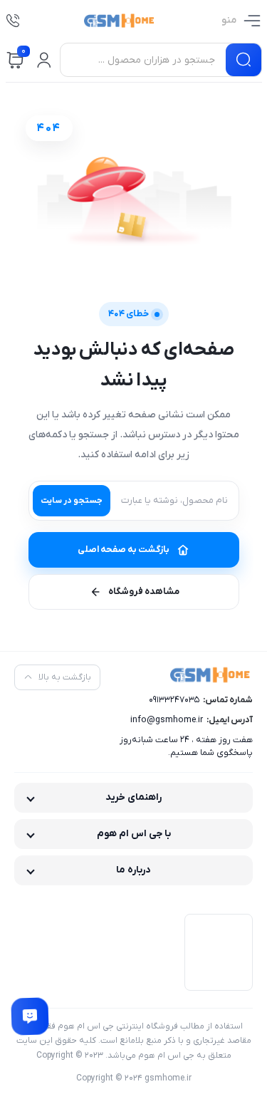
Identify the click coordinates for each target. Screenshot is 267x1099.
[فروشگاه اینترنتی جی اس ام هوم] (120, 20)
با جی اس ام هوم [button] (134, 833)
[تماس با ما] (30, 1016)
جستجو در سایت (72, 500)
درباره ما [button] (133, 870)
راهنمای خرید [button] (133, 797)
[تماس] (13, 21)
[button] (44, 59)
